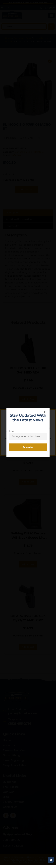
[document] (28, 432)
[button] (46, 412)
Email (12, 431)
